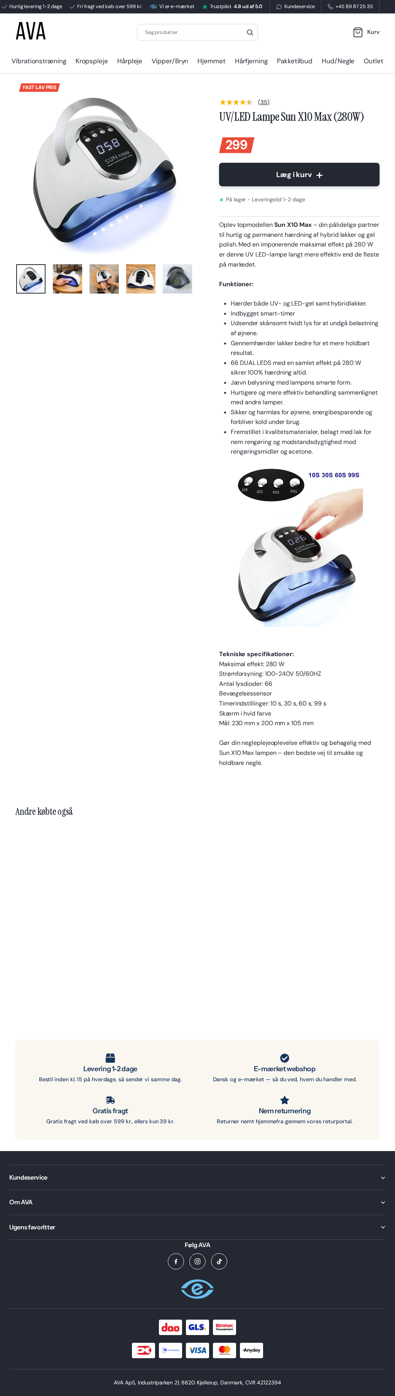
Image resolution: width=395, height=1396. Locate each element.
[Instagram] (197, 1261)
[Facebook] (176, 1261)
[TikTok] (219, 1261)
